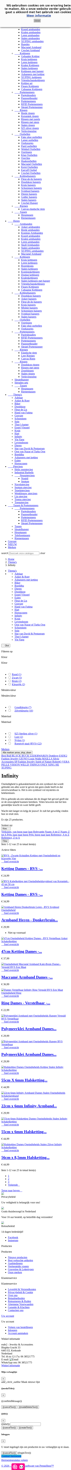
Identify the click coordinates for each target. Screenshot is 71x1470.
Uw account (7, 1315)
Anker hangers (28, 298)
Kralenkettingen (29, 277)
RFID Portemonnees (32, 104)
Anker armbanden (30, 227)
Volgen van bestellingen (20, 1327)
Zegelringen (27, 370)
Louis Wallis (35, 758)
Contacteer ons (15, 1310)
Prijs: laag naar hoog (18, 834)
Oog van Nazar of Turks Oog (30, 451)
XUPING (6, 767)
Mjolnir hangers (29, 307)
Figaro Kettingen (30, 86)
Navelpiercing (22, 484)
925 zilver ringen (30, 128)
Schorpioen (20, 418)
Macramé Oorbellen (31, 164)
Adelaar (19, 397)
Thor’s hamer (22, 424)
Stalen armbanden (30, 38)
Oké (6, 645)
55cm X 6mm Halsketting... (24, 1080)
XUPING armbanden (32, 41)
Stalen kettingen (29, 68)
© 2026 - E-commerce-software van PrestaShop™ (27, 1465)
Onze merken (15, 1272)
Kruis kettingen (29, 59)
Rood (16, 674)
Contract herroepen (11, 1456)
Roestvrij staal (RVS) (28, 743)
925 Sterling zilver (26, 733)
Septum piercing (23, 487)
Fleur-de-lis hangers (31, 179)
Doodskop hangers (31, 182)
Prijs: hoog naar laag (40, 834)
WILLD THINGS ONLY (34, 764)
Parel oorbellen (29, 146)
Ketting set (26, 83)
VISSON (15, 764)
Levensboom (21, 442)
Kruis (17, 430)
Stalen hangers (28, 200)
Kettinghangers (25, 176)
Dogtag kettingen (30, 274)
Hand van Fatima (24, 412)
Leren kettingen (29, 62)
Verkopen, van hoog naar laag (17, 831)
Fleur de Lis (21, 409)
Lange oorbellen (29, 140)
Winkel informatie (10, 1365)
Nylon (20, 740)
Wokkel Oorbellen (30, 149)
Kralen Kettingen (30, 65)
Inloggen (12, 1330)
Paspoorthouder (29, 98)
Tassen (21, 212)
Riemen (21, 206)
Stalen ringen (28, 125)
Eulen (18, 460)
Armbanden (23, 224)
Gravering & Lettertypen (21, 1269)
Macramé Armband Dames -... (27, 977)
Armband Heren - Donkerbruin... (29, 920)
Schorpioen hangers (31, 188)
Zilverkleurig (24, 710)
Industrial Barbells (24, 472)
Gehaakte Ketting (30, 56)
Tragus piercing (23, 499)
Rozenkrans (27, 265)
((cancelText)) (9, 1407)
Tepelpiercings (22, 490)
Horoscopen (21, 463)
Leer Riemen (28, 355)
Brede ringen (28, 113)
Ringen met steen (30, 122)
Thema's (15, 394)
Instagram (13, 1240)
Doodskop (20, 406)
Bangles (25, 44)
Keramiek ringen (30, 116)
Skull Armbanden (30, 245)
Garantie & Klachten (19, 1307)
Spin (17, 421)
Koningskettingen (30, 271)
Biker (17, 403)
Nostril (24, 478)
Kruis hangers (28, 185)
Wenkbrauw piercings (26, 493)
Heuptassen (27, 215)
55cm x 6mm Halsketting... (24, 1132)
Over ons (13, 1295)
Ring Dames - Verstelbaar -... (25, 1003)
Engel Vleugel (22, 427)
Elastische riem (29, 352)
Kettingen (22, 53)
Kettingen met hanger (32, 71)
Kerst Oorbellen (29, 167)
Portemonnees (25, 92)
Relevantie (39, 831)
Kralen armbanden (30, 32)
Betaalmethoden (16, 1298)
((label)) (5, 1424)
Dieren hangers (29, 194)
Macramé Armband (31, 47)
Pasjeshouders (28, 95)
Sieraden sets (21, 382)
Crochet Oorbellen (30, 173)
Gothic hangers (29, 197)
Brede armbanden (30, 230)
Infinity (18, 436)
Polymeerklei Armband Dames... (28, 1029)
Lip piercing (21, 496)
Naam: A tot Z (52, 831)
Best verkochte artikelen (20, 1260)
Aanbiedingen (15, 1263)
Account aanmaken (18, 1333)
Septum (25, 481)
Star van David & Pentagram (30, 448)
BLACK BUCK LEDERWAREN (30, 755)
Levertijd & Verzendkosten (22, 1289)
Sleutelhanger (22, 379)
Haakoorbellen (28, 161)
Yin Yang (19, 439)
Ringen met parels (30, 119)
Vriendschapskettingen (33, 80)
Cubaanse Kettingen (31, 89)
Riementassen (28, 218)
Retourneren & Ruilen (19, 1301)
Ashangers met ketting (32, 74)
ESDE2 (63, 755)
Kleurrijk (18, 684)
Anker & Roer (22, 400)
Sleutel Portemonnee (32, 107)
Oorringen (26, 152)
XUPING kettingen (31, 77)
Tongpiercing (21, 502)
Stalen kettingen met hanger (35, 280)
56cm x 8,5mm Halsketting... (25, 1157)
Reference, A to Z (60, 834)
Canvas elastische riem (33, 209)
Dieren (18, 445)
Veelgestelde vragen (18, 1266)
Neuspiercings (25, 475)
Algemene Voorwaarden (20, 1304)
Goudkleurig (23, 707)
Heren (14, 221)
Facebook (13, 1237)
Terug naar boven (11, 1190)
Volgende (14, 1184)
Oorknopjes (27, 143)
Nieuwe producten (17, 1257)
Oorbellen (22, 134)
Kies (6, 828)
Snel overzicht (10, 861)
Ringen (21, 110)
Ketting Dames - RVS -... (22, 868)
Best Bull (6, 755)
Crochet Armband (30, 50)
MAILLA (47, 758)
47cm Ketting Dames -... (21, 951)
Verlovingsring (28, 131)
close (37, 20)
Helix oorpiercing (24, 469)
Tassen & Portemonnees (23, 505)
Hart (17, 433)
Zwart (17, 677)
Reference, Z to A (10, 837)
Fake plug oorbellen (31, 137)
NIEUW (12, 544)
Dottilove (54, 755)
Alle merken (17, 752)
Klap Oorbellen (29, 155)
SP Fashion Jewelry (25, 761)
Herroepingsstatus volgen (14, 1460)
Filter (5, 841)
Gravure (19, 415)
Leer (19, 736)
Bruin (16, 681)
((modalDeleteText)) (28, 1407)
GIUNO (23, 758)
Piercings (15, 466)
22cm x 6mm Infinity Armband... (29, 1106)
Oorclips (25, 158)
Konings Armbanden (32, 233)
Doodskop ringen (30, 364)
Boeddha (19, 454)
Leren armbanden (30, 35)
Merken (12, 547)
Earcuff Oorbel (29, 170)
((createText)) (25, 1427)
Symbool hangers (30, 191)
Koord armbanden (30, 29)
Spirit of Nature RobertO (49, 761)
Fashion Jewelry (10, 758)
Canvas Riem (28, 358)
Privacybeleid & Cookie (20, 1292)
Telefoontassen (22, 535)
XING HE (53, 764)
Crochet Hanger (29, 203)
